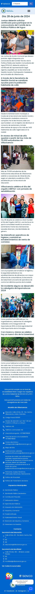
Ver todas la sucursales (11, 566)
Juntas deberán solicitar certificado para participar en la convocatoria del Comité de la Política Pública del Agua (16, 24)
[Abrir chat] (31, 589)
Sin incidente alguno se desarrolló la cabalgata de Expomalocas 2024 (17, 288)
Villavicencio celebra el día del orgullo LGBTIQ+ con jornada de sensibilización (16, 188)
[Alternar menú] (28, 10)
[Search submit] (31, 3)
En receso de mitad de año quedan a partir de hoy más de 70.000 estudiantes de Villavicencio (16, 139)
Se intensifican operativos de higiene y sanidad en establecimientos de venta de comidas (15, 238)
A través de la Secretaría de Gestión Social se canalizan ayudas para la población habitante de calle (14, 81)
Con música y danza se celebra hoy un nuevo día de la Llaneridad (17, 333)
